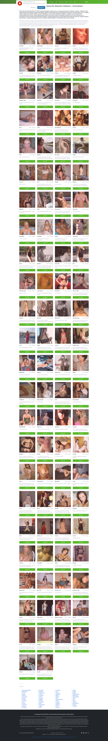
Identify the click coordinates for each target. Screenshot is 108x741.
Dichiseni (24, 706)
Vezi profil (27, 52)
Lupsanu (57, 692)
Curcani (23, 703)
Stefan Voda (75, 695)
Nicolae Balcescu (59, 699)
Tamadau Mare (76, 696)
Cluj (56, 1)
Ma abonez (41, 7)
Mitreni (57, 695)
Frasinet (40, 694)
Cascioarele (24, 696)
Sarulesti (58, 707)
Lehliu (40, 707)
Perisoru (58, 702)
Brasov (66, 1)
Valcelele (75, 702)
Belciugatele (24, 691)
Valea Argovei (75, 703)
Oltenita (57, 700)
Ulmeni (74, 698)
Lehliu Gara (58, 690)
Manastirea (58, 694)
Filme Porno (61, 732)
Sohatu (74, 690)
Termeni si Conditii (54, 732)
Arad (75, 1)
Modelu (57, 696)
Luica (57, 691)
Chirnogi (24, 698)
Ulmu (74, 699)
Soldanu (74, 691)
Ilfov (71, 1)
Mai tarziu (33, 7)
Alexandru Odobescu (26, 690)
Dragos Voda (41, 692)
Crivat (23, 702)
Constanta (61, 1)
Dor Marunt (24, 707)
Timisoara (52, 1)
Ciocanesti (24, 700)
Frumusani (41, 695)
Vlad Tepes (75, 706)
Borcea (23, 692)
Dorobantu (41, 690)
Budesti (23, 694)
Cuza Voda (24, 704)
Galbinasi (41, 699)
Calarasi (24, 695)
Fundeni (40, 696)
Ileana (40, 703)
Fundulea (41, 698)
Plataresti (58, 703)
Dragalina (41, 691)
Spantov (74, 692)
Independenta (42, 704)
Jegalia (40, 706)
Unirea (74, 700)
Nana (57, 698)
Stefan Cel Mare (76, 694)
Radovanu (58, 704)
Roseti (57, 706)
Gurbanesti (41, 702)
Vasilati (74, 704)
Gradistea (41, 700)
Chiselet (23, 699)
